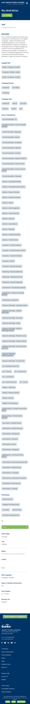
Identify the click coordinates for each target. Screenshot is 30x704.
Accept (8, 701)
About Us (4, 667)
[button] (15, 527)
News (3, 661)
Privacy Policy (5, 685)
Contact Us (5, 676)
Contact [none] (5, 527)
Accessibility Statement (8, 688)
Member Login (6, 673)
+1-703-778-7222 (8, 639)
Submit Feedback (6, 692)
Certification (5, 649)
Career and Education (8, 652)
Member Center (6, 664)
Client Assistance (6, 655)
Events (3, 658)
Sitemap (4, 679)
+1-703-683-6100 (9, 637)
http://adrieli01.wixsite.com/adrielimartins (13, 554)
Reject (13, 701)
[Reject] (28, 699)
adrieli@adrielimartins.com (9, 27)
